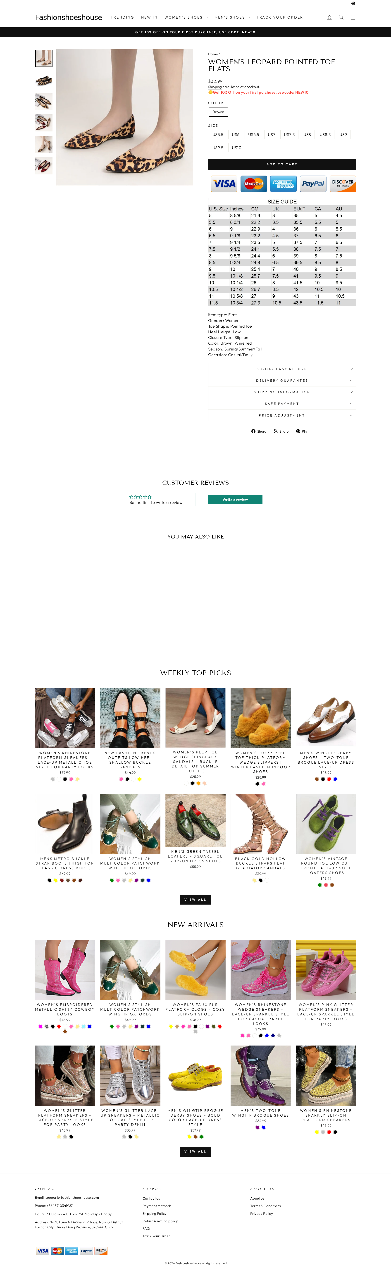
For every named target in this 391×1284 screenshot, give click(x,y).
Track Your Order (156, 1236)
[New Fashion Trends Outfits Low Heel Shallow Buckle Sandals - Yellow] (139, 779)
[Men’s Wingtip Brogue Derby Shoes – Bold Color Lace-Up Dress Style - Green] (201, 1137)
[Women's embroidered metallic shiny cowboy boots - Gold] (77, 1026)
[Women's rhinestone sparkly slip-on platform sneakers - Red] (329, 1132)
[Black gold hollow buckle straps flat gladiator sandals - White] (267, 880)
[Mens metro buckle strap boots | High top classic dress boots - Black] (50, 880)
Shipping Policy (155, 1213)
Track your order (280, 17)
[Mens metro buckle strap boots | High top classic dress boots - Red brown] (62, 880)
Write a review (235, 499)
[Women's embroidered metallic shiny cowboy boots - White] (65, 1026)
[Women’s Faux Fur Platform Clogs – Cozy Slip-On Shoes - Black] (195, 1026)
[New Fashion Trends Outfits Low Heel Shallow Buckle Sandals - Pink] (121, 779)
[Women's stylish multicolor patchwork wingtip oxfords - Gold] (130, 880)
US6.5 (253, 134)
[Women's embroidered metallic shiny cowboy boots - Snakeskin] (47, 1026)
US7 (271, 134)
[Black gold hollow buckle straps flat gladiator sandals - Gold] (255, 880)
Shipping (215, 87)
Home (213, 54)
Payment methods (157, 1206)
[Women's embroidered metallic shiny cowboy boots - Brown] (65, 1031)
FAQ (146, 1228)
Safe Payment (282, 404)
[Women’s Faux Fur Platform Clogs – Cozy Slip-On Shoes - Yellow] (171, 1026)
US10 (236, 147)
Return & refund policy (160, 1221)
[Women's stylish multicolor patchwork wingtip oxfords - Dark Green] (142, 880)
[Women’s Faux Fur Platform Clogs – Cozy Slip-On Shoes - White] (201, 1026)
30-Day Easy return (282, 369)
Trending (122, 17)
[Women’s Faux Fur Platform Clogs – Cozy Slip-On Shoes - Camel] (177, 1026)
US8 (307, 134)
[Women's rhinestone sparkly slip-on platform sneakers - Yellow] (317, 1132)
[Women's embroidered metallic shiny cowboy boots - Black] (53, 1026)
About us (257, 1198)
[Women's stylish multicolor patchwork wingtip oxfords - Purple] (136, 880)
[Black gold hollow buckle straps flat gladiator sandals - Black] (261, 880)
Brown (218, 111)
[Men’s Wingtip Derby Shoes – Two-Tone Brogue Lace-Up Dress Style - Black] (323, 779)
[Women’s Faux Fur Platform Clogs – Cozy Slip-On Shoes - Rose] (183, 1026)
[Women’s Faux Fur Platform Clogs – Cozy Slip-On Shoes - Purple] (207, 1026)
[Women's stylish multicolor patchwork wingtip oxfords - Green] (112, 880)
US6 (235, 134)
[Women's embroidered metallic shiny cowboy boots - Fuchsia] (40, 1026)
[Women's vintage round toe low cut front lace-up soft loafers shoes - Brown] (332, 885)
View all (195, 900)
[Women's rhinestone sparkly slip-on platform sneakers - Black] (335, 1132)
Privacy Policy (261, 1213)
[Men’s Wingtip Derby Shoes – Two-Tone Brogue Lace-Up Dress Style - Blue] (335, 779)
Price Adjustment (282, 415)
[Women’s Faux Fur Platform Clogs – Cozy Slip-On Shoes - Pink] (189, 1026)
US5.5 (217, 134)
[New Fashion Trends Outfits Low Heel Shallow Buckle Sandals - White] (133, 779)
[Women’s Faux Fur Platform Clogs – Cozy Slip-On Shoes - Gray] (195, 1031)
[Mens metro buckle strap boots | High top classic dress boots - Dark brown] (80, 880)
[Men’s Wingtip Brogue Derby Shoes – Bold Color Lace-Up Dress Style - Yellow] (189, 1137)
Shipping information (282, 392)
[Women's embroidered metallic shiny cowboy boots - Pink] (71, 1026)
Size (213, 126)
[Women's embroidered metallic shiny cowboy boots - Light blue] (83, 1026)
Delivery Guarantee (282, 381)
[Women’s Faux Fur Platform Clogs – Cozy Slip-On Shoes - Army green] (214, 1026)
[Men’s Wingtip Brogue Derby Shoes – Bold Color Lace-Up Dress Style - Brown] (195, 1137)
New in (149, 17)
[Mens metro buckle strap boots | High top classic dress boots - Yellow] (56, 880)
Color (216, 103)
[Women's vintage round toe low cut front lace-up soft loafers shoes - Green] (320, 885)
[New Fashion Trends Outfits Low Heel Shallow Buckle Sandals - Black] (127, 779)
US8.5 (325, 134)
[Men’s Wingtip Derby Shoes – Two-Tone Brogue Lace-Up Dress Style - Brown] (317, 779)
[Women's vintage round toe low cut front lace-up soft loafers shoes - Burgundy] (326, 885)
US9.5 (217, 147)
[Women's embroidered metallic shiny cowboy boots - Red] (59, 1026)
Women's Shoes (184, 17)
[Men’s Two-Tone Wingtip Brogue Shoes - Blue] (264, 1127)
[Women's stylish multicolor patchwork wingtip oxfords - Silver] (124, 880)
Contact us (151, 1198)
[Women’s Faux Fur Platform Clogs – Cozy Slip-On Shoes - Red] (220, 1026)
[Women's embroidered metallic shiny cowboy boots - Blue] (89, 1026)
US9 (343, 134)
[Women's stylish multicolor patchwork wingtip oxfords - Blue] (148, 880)
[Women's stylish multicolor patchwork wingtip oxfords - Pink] (118, 880)
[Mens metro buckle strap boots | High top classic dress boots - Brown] (74, 880)
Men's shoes (230, 17)
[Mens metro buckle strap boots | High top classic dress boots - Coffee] (68, 880)
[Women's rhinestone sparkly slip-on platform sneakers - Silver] (323, 1132)
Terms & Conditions (265, 1206)
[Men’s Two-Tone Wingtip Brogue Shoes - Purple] (257, 1127)
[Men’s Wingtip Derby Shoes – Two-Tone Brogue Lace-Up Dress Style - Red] (329, 779)
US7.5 (289, 134)
